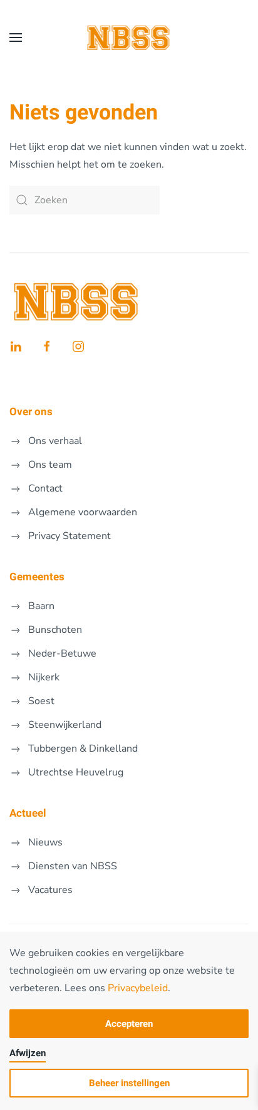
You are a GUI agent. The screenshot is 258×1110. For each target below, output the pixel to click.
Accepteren (129, 1024)
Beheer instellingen (129, 1083)
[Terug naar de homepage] (129, 38)
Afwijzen (27, 1053)
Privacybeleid (138, 988)
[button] (15, 38)
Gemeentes (36, 577)
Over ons (31, 412)
